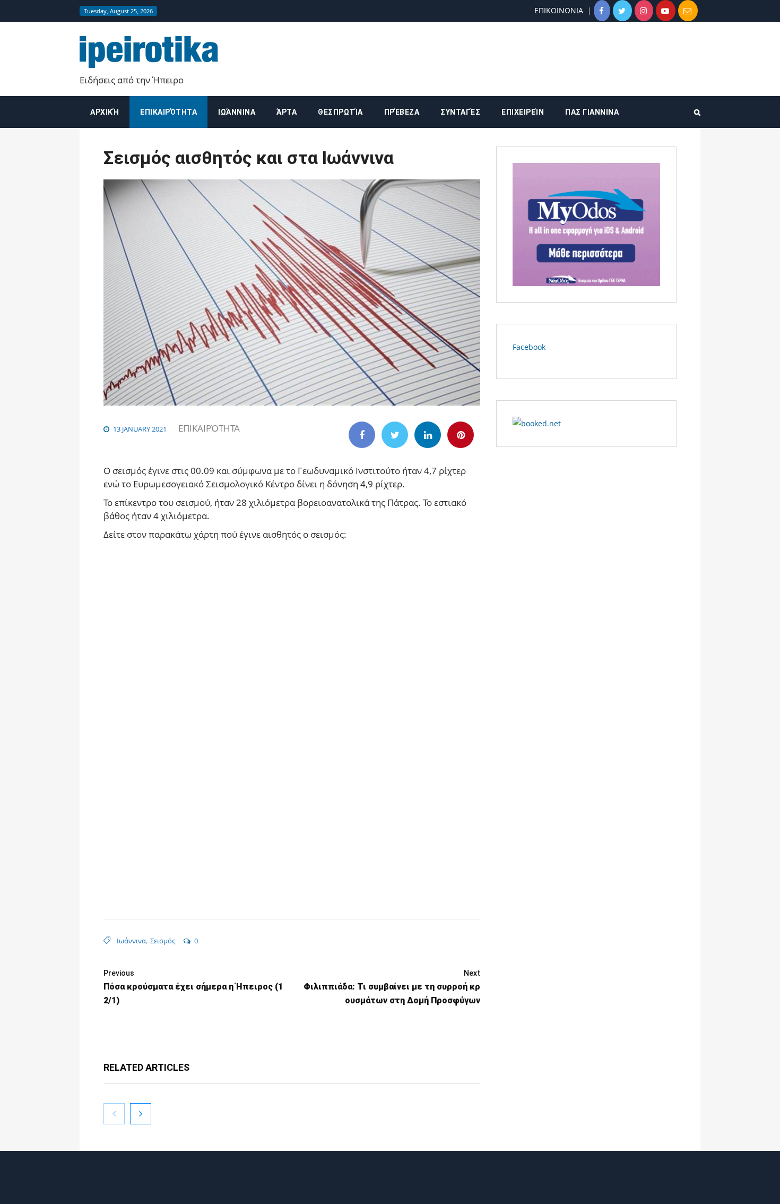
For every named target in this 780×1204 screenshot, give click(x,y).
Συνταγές (460, 112)
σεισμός (162, 940)
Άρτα (286, 112)
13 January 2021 (140, 429)
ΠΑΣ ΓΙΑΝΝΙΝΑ (592, 112)
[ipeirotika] (149, 52)
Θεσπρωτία (340, 112)
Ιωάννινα (236, 112)
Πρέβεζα (402, 112)
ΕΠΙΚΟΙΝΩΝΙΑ (558, 10)
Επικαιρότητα (168, 112)
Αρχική (104, 112)
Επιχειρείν (522, 112)
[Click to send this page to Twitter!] (395, 435)
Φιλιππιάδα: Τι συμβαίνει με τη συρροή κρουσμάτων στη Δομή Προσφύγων (392, 987)
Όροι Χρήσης (390, 1187)
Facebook (529, 347)
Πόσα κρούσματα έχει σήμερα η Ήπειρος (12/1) (193, 987)
